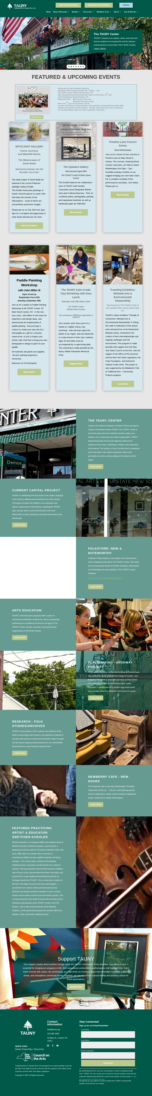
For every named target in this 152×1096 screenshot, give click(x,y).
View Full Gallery (29, 225)
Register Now (76, 363)
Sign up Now (29, 372)
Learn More (122, 383)
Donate (126, 5)
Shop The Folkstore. (68, 5)
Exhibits (75, 12)
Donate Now (76, 987)
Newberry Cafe (103, 12)
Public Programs (60, 12)
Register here (36, 117)
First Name (85, 1030)
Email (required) (87, 1051)
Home (48, 12)
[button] (4, 43)
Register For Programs (98, 5)
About (116, 12)
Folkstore (87, 12)
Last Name (85, 1040)
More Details (76, 212)
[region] (76, 43)
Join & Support (130, 12)
